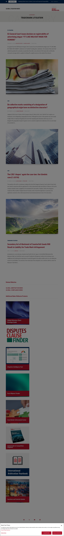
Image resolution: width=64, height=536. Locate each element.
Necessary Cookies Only (57, 533)
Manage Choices (3, 533)
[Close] (61, 525)
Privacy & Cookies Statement (5, 530)
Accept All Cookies (46, 533)
